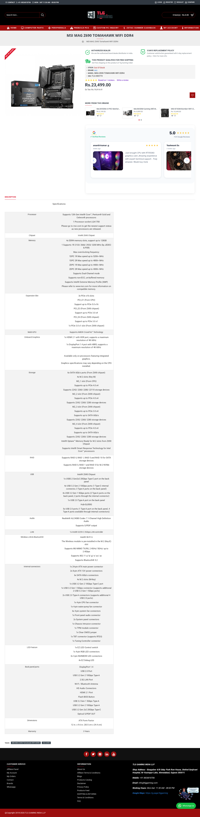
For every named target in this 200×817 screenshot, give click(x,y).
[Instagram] (100, 754)
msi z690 (46, 743)
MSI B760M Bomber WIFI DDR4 (183, 109)
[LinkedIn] (107, 754)
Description (10, 197)
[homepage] (83, 41)
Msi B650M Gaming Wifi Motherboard (146, 109)
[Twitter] (93, 754)
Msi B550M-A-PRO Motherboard (109, 109)
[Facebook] (86, 754)
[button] (139, 119)
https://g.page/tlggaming (156, 793)
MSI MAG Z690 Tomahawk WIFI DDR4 (26, 743)
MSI (95, 70)
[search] (42, 15)
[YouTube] (113, 754)
